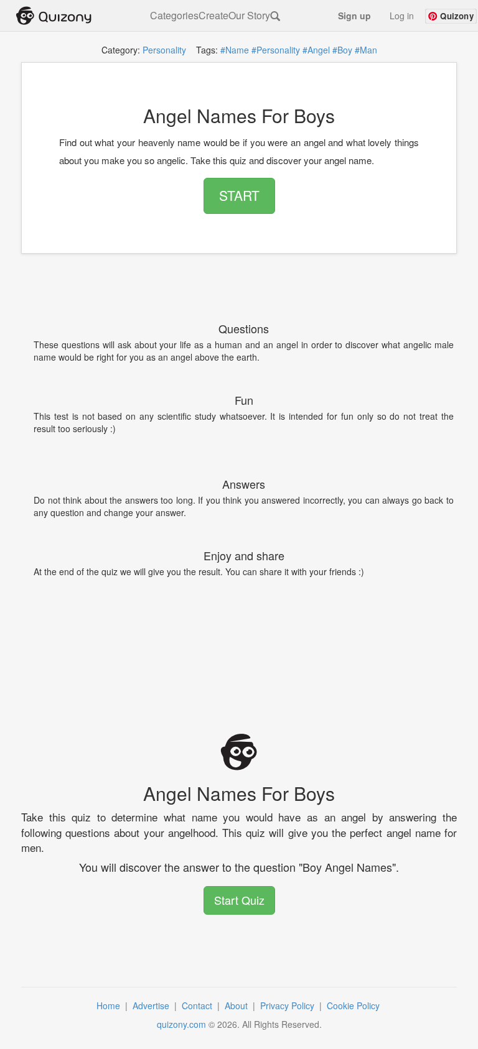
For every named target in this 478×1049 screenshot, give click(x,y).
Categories (174, 15)
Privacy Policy (288, 1005)
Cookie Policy (354, 1005)
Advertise (152, 1005)
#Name (234, 50)
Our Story (249, 15)
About (237, 1005)
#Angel (316, 50)
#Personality (275, 50)
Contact (198, 1005)
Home (109, 1005)
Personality (164, 50)
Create (213, 15)
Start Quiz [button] (239, 900)
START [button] (239, 195)
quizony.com (181, 1024)
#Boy (342, 50)
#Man (366, 50)
